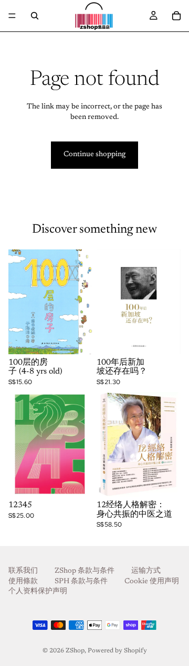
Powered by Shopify (117, 651)
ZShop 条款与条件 (84, 571)
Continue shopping (94, 154)
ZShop (75, 651)
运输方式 (146, 571)
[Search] (34, 15)
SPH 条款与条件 (81, 581)
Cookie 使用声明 (151, 581)
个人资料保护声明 (37, 592)
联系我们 (23, 571)
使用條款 (23, 581)
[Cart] (176, 15)
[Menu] (12, 16)
